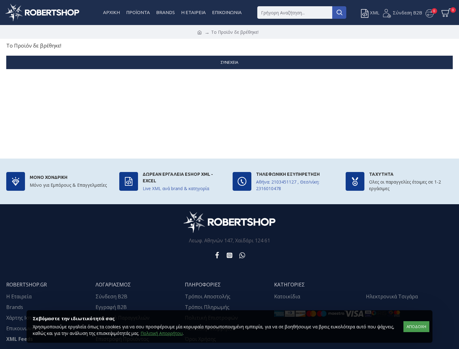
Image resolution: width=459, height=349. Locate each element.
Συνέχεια (229, 62)
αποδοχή (416, 326)
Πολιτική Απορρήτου (162, 333)
